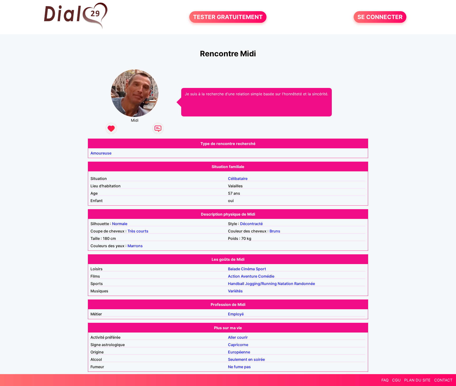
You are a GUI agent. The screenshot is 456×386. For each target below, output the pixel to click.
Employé (236, 314)
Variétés (235, 291)
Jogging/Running (261, 283)
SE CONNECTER (380, 17)
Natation (285, 283)
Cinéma (248, 268)
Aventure (249, 276)
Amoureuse (100, 153)
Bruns (275, 231)
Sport (261, 268)
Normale (119, 223)
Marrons (135, 245)
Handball (236, 283)
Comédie (266, 276)
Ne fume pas (239, 366)
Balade (234, 268)
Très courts (138, 231)
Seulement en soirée (246, 359)
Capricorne (238, 344)
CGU (396, 380)
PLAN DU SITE (417, 380)
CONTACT (443, 380)
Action (234, 276)
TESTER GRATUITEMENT (228, 17)
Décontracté (251, 223)
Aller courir (238, 337)
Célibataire (237, 178)
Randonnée (304, 283)
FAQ (385, 380)
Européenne (239, 352)
